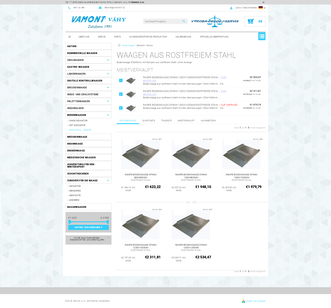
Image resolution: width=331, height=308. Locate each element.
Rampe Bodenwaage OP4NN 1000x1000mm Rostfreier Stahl (190, 104)
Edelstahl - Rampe (80, 130)
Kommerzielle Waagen (82, 53)
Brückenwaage (77, 87)
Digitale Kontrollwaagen (84, 80)
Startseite (70, 36)
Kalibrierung (183, 36)
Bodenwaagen (76, 115)
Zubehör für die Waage (82, 180)
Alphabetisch (208, 120)
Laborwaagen (76, 73)
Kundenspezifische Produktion (148, 36)
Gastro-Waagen (78, 66)
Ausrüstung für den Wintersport (80, 165)
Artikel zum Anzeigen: (88, 227)
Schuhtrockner (78, 173)
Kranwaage (75, 143)
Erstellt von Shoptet (255, 301)
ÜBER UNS (83, 36)
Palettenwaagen (78, 101)
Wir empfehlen (127, 120)
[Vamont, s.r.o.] (99, 22)
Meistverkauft (186, 120)
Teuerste (166, 120)
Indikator (75, 186)
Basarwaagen (76, 207)
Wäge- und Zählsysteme (83, 94)
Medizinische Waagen (81, 157)
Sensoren (75, 190)
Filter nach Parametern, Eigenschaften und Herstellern (87, 239)
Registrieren (250, 8)
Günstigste (148, 120)
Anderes (74, 200)
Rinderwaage (76, 150)
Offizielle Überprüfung (214, 36)
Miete (117, 36)
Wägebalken (75, 108)
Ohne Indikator (78, 120)
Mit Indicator (77, 125)
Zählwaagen (75, 60)
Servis (102, 36)
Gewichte (75, 195)
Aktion (72, 46)
